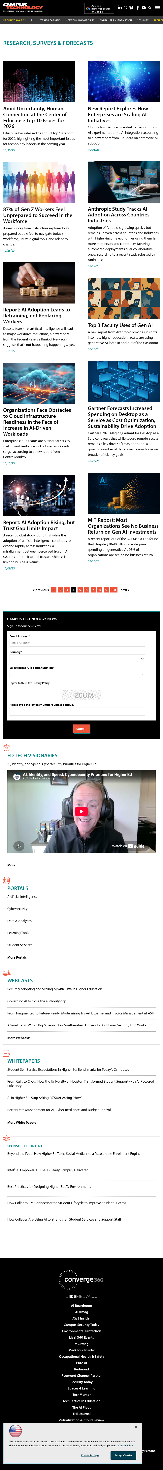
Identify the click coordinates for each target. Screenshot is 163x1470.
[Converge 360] (81, 1280)
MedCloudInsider (81, 1350)
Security (143, 20)
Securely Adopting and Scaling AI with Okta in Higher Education (54, 989)
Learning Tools (18, 932)
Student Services (19, 945)
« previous (41, 590)
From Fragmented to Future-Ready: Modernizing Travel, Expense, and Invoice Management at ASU (80, 1013)
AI (32, 20)
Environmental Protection (81, 1331)
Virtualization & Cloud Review (81, 1420)
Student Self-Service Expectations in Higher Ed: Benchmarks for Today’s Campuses (68, 1069)
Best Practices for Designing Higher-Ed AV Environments (49, 1186)
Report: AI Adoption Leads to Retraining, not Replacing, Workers (36, 315)
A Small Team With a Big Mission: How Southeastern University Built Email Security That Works (76, 1025)
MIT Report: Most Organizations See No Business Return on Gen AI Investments (123, 525)
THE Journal (82, 1413)
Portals (17, 887)
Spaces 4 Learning (81, 1388)
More (11, 865)
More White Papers (21, 1122)
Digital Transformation (116, 20)
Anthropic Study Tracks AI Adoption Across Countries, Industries (119, 214)
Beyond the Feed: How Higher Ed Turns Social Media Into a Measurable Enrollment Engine (74, 1153)
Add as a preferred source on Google (101, 8)
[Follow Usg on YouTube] (144, 8)
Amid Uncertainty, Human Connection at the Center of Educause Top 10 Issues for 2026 (35, 117)
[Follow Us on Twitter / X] (125, 7)
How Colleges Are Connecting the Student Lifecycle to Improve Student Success (66, 1203)
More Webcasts (19, 1038)
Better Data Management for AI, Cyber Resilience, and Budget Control (59, 1109)
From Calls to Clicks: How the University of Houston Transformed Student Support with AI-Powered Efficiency (80, 1083)
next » (125, 590)
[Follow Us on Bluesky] (131, 8)
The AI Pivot (81, 1407)
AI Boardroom (81, 1305)
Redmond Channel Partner (81, 1375)
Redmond (81, 1369)
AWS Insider (81, 1318)
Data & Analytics (19, 920)
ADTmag (81, 1312)
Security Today (82, 1382)
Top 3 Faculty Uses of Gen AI (120, 324)
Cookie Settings (90, 1455)
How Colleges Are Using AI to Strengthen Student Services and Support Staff (64, 1219)
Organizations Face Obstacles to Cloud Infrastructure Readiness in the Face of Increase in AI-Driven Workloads (37, 421)
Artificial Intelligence (22, 896)
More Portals (17, 957)
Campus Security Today (81, 1324)
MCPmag (81, 1343)
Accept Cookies (123, 1455)
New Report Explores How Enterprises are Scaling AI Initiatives (118, 114)
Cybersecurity (17, 908)
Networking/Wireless (80, 20)
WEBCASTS (20, 980)
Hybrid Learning (50, 20)
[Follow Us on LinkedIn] (120, 7)
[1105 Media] (81, 1296)
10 (114, 590)
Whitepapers (23, 1060)
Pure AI (81, 1362)
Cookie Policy (125, 1445)
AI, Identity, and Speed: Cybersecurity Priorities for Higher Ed (52, 764)
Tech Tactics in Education (81, 1401)
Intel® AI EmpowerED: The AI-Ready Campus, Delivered (47, 1170)
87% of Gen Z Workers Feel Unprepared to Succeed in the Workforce (37, 215)
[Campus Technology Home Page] (23, 7)
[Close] (136, 1427)
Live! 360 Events (81, 1337)
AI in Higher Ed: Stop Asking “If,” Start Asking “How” (44, 1097)
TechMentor (82, 1394)
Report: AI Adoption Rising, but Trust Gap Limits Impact (39, 525)
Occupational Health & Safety (81, 1356)
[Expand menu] (157, 8)
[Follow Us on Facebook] (138, 8)
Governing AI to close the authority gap (36, 1001)
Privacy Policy (41, 683)
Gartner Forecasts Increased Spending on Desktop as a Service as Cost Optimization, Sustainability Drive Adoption (122, 416)
